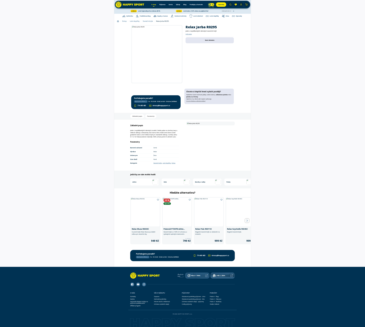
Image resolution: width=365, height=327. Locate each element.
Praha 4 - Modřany (215, 301)
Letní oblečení (198, 16)
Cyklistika (129, 16)
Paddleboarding (145, 16)
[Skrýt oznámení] (233, 11)
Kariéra (132, 299)
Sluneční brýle (148, 21)
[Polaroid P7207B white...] (177, 220)
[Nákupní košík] (246, 4)
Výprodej (238, 16)
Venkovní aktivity (180, 16)
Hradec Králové (214, 304)
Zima (227, 16)
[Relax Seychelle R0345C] (240, 220)
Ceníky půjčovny (187, 304)
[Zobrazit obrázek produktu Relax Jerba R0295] (157, 54)
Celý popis (189, 34)
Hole (165, 182)
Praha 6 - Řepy (214, 296)
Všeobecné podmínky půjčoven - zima (193, 296)
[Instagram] (144, 284)
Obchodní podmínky (160, 299)
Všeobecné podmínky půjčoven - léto (193, 299)
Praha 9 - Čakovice (215, 299)
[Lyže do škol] (222, 276)
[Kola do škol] (197, 276)
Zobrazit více (226, 11)
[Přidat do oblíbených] (158, 199)
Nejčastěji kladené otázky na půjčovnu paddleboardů (139, 302)
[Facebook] (132, 284)
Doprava (156, 296)
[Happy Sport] (130, 5)
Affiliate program (135, 306)
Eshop (124, 21)
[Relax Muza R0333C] (145, 220)
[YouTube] (138, 284)
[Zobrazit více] (152, 11)
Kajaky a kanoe (162, 16)
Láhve (134, 182)
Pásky (228, 182)
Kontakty (133, 296)
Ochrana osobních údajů (161, 304)
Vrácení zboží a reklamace (162, 301)
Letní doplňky (214, 16)
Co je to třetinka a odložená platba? (196, 101)
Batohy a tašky (200, 182)
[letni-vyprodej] (209, 108)
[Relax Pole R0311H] (209, 220)
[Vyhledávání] (230, 4)
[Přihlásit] (241, 4)
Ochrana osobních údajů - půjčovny (193, 301)
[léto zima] (211, 4)
